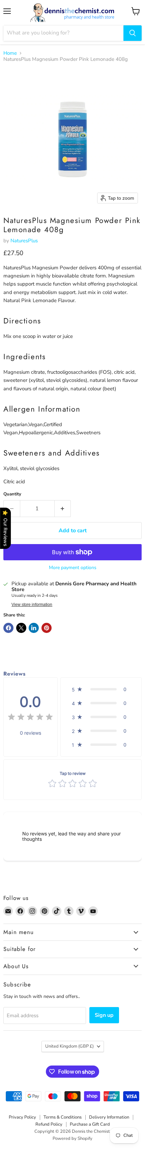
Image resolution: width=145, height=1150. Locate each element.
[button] (101, 689)
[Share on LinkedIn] (34, 628)
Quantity (12, 494)
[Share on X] (21, 628)
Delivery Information (109, 1117)
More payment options (72, 567)
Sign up (104, 1015)
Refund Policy (48, 1124)
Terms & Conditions (63, 1117)
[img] (30, 718)
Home (10, 53)
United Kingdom (69, 1046)
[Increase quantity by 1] (63, 508)
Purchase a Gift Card (90, 1124)
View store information (31, 604)
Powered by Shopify (72, 1138)
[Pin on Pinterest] (46, 628)
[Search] (132, 33)
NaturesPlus (24, 240)
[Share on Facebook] (8, 628)
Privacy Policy (22, 1117)
